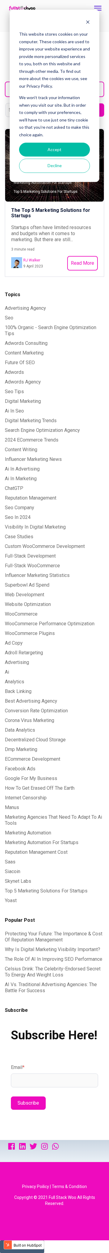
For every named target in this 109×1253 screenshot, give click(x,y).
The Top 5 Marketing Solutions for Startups (50, 213)
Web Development (24, 594)
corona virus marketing (29, 720)
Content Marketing (24, 353)
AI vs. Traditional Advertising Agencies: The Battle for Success (51, 987)
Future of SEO (20, 362)
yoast (11, 900)
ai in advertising (22, 469)
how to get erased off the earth (39, 788)
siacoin (12, 871)
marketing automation (28, 833)
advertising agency (25, 308)
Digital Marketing (23, 401)
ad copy (14, 643)
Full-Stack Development (30, 556)
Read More (82, 263)
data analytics (20, 730)
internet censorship (26, 798)
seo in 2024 (18, 517)
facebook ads (20, 769)
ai (7, 672)
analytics (14, 682)
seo (9, 318)
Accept (54, 149)
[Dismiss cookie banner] (88, 23)
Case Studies (19, 536)
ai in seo (14, 411)
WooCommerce (21, 614)
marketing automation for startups (41, 842)
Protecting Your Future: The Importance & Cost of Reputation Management (53, 937)
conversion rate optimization (36, 711)
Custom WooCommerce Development (45, 546)
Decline (55, 165)
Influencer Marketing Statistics (37, 575)
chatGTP (14, 488)
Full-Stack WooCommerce (32, 565)
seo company (19, 507)
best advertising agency (31, 701)
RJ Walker (31, 260)
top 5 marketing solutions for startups (46, 891)
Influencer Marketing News (33, 459)
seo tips (14, 391)
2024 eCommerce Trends (31, 440)
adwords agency (23, 382)
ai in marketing (21, 478)
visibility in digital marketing (35, 527)
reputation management (30, 498)
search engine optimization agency (42, 430)
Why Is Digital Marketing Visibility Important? (52, 949)
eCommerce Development (32, 759)
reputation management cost (36, 852)
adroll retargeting (24, 653)
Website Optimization (28, 604)
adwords (14, 372)
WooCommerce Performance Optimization (49, 623)
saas (10, 862)
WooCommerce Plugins (30, 633)
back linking (18, 691)
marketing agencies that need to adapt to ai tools (53, 820)
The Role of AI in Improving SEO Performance (53, 959)
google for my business (31, 778)
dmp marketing (21, 749)
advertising (17, 662)
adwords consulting (26, 343)
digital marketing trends (31, 420)
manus (12, 807)
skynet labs (18, 881)
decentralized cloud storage (35, 740)
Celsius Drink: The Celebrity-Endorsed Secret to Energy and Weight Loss (53, 972)
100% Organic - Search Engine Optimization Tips (50, 330)
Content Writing (21, 449)
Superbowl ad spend (27, 585)
